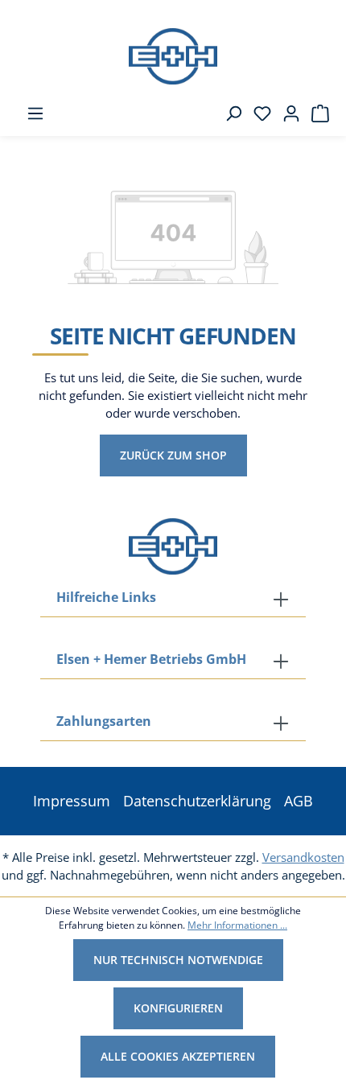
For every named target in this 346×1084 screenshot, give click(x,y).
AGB (298, 800)
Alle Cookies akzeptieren (178, 1056)
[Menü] (30, 113)
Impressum (71, 800)
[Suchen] (228, 113)
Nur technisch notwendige (178, 959)
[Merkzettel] (257, 113)
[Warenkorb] (315, 113)
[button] (173, 722)
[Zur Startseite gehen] (173, 56)
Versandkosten (303, 857)
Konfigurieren (178, 1008)
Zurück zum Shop (173, 455)
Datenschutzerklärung (197, 800)
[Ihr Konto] (286, 113)
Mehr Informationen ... (237, 925)
